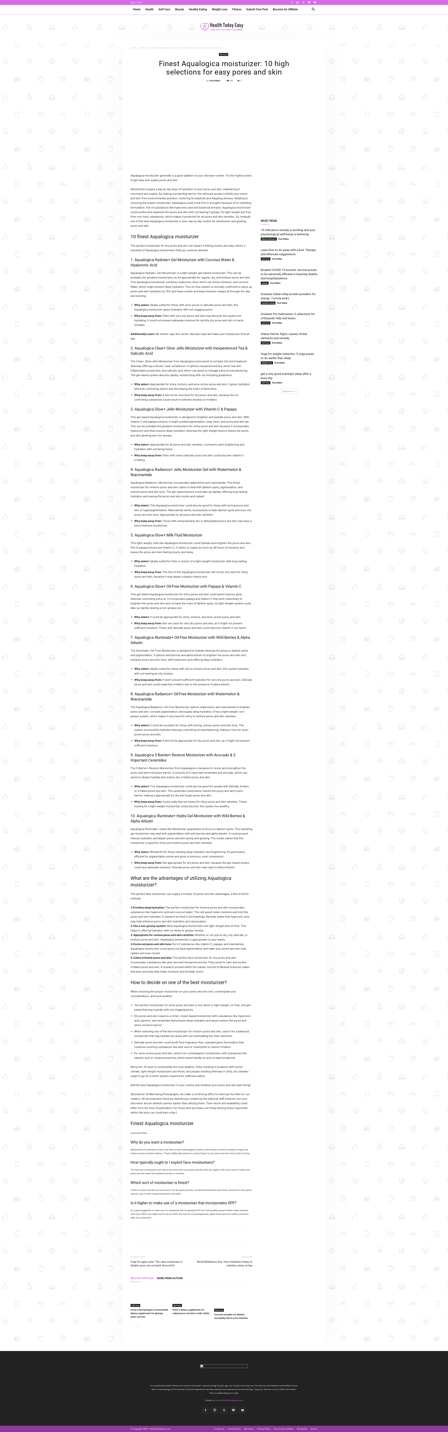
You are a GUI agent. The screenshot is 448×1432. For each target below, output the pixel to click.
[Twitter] (303, 2)
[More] (240, 88)
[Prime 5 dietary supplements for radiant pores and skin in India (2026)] (191, 1296)
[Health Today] (224, 27)
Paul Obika (215, 80)
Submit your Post (257, 9)
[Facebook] (291, 2)
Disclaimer (302, 1428)
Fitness (236, 9)
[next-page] (138, 1325)
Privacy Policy (263, 1428)
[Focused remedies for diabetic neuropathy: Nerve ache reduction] (233, 1298)
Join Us (314, 1428)
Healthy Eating (198, 9)
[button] (313, 9)
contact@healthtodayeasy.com (229, 1400)
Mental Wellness (269, 239)
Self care (164, 9)
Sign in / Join (136, 2)
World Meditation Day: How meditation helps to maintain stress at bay (224, 1263)
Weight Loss (219, 9)
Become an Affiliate (285, 9)
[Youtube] (314, 2)
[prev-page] (133, 1325)
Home (137, 9)
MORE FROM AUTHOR (170, 1278)
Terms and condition (284, 1428)
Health (149, 9)
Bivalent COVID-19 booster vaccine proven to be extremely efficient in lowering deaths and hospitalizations (289, 274)
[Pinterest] (223, 88)
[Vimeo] (309, 2)
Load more (288, 391)
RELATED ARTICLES (142, 1278)
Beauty (179, 9)
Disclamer (249, 1428)
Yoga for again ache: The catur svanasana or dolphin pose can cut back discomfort (157, 1263)
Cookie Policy (234, 1428)
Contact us (219, 1428)
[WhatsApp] (231, 88)
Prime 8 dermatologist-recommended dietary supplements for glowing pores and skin (149, 1313)
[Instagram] (297, 2)
